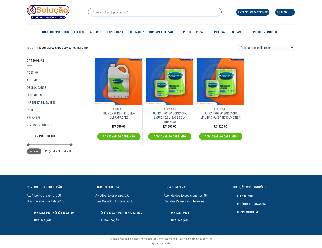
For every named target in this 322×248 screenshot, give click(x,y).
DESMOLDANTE (115, 32)
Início (30, 47)
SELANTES (239, 32)
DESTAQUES (34, 95)
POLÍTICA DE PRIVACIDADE (253, 204)
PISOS (187, 32)
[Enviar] (218, 12)
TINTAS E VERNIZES (264, 32)
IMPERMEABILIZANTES (163, 32)
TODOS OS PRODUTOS (54, 32)
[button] (285, 12)
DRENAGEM (137, 32)
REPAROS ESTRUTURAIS (211, 32)
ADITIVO (95, 32)
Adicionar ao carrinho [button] (119, 136)
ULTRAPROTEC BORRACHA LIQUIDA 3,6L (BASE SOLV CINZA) (220, 115)
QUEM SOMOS (245, 196)
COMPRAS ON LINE (248, 212)
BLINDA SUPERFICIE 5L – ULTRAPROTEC (119, 115)
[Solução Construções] (48, 12)
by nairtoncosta (161, 243)
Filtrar (34, 151)
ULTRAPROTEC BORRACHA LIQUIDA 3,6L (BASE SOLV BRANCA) (170, 117)
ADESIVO (79, 32)
